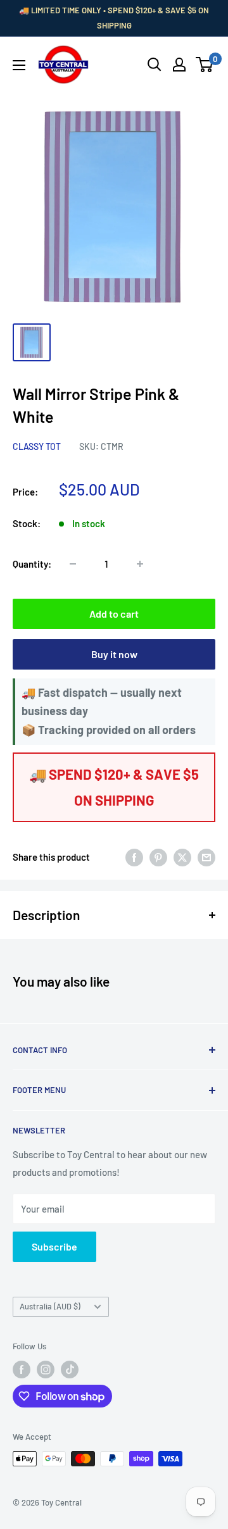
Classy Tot (37, 446)
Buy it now (114, 654)
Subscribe (54, 1246)
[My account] (179, 65)
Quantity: (32, 564)
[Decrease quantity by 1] (73, 564)
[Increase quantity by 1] (140, 564)
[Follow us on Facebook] (21, 1369)
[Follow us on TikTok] (70, 1369)
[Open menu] (19, 65)
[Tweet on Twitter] (182, 856)
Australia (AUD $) (50, 1306)
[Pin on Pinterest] (158, 856)
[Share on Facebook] (134, 856)
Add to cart (114, 614)
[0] (205, 64)
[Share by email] (206, 856)
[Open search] (155, 65)
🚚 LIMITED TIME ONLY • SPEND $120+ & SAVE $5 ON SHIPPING (114, 17)
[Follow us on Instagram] (45, 1369)
